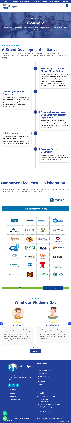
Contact (40, 384)
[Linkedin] (17, 385)
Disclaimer (12, 393)
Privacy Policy (13, 396)
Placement (41, 379)
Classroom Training (43, 373)
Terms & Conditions (15, 399)
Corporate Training (43, 376)
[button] (67, 5)
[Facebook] (13, 385)
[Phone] (5, 413)
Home (32, 18)
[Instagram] (9, 385)
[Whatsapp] (5, 418)
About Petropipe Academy (45, 370)
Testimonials (41, 381)
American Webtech (59, 418)
